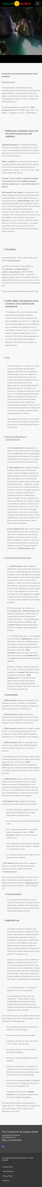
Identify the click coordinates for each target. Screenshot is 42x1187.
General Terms (8, 1167)
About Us (6, 1181)
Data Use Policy (8, 1171)
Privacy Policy (7, 1176)
